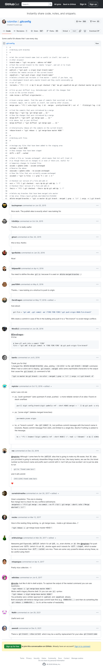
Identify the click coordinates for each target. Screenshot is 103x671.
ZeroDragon (17, 300)
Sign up (93, 4)
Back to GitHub (69, 4)
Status (44, 658)
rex (13, 451)
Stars (38, 31)
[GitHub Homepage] (44, 664)
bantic (14, 357)
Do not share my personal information (51, 660)
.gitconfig (25, 21)
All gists (57, 4)
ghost (14, 237)
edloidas (15, 577)
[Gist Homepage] (12, 4)
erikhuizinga (17, 538)
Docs (60, 658)
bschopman (17, 205)
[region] (51, 123)
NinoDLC (15, 329)
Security (37, 658)
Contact (66, 658)
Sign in (83, 4)
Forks (54, 31)
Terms (22, 658)
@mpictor (15, 456)
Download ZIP (94, 31)
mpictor (15, 386)
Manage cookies (77, 658)
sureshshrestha (18, 493)
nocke (14, 517)
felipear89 (16, 268)
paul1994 (16, 284)
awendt (15, 628)
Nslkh (14, 612)
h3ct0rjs (15, 221)
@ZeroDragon (17, 334)
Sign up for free (12, 646)
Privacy (29, 658)
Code (8, 31)
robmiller (12, 21)
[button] (80, 31)
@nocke (14, 583)
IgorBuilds (16, 253)
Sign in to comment (82, 646)
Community (52, 658)
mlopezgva (16, 562)
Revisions (22, 31)
